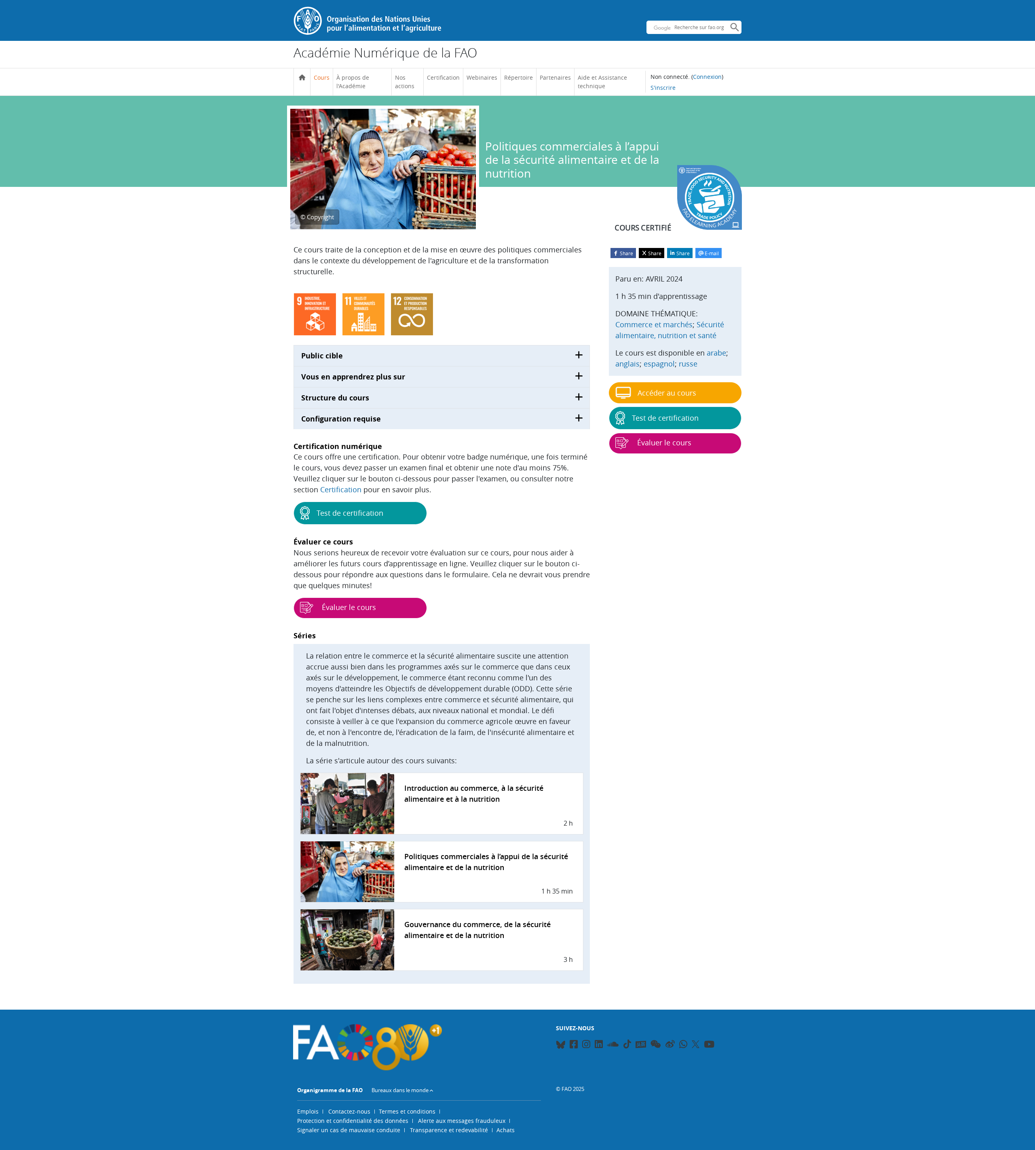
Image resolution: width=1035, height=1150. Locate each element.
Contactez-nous (349, 1111)
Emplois (308, 1111)
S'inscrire (663, 87)
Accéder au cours (667, 393)
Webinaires (482, 77)
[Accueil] (302, 77)
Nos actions (404, 82)
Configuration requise (341, 419)
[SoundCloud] (613, 1045)
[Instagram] (586, 1045)
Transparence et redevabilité (449, 1130)
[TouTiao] (641, 1044)
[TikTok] (627, 1044)
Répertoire (518, 77)
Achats (505, 1130)
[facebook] (574, 1045)
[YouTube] (709, 1045)
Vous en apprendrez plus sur (353, 377)
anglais (627, 364)
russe (688, 364)
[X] (695, 1044)
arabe (716, 353)
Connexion (707, 76)
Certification (443, 77)
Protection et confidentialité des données (352, 1121)
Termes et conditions (407, 1111)
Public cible (322, 356)
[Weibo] (670, 1045)
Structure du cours (335, 398)
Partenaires (555, 77)
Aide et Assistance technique (602, 82)
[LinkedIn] (599, 1045)
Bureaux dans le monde (400, 1090)
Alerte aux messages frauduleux (461, 1121)
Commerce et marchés (654, 324)
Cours (322, 77)
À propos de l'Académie (352, 82)
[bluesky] (560, 1045)
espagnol (659, 364)
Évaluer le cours (348, 607)
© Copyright (317, 217)
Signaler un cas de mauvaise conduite (348, 1130)
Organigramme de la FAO (330, 1090)
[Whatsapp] (683, 1045)
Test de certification (350, 513)
